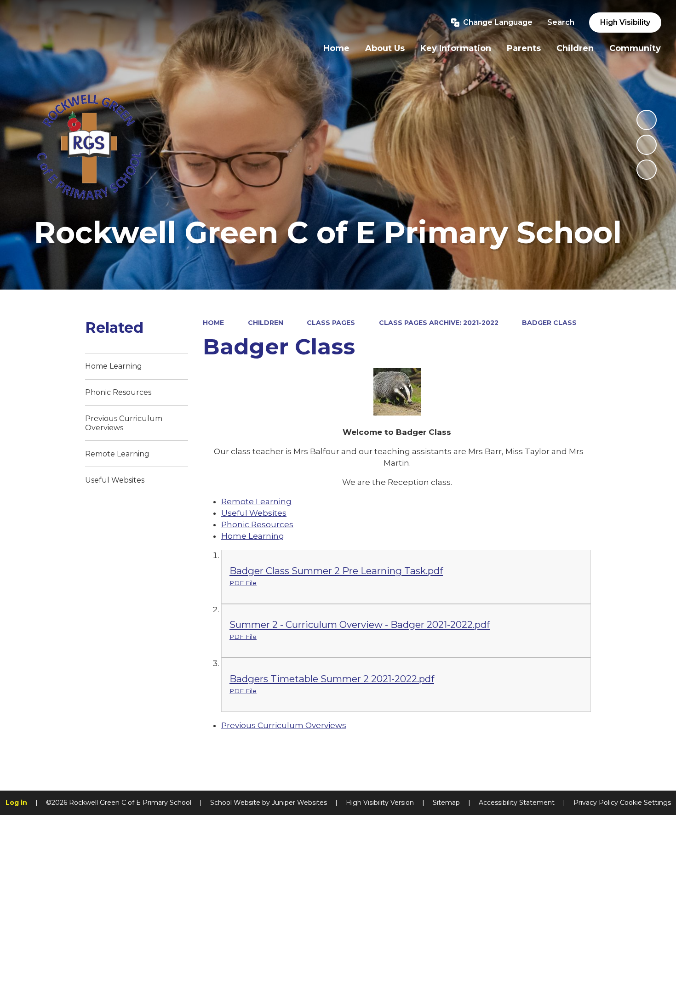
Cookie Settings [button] (645, 802)
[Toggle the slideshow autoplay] (646, 120)
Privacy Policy (595, 802)
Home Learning (252, 536)
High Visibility (625, 22)
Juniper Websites (299, 802)
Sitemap (446, 802)
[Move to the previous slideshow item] (646, 145)
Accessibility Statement (517, 802)
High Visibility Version (380, 802)
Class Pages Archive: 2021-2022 (438, 323)
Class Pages (331, 323)
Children (265, 323)
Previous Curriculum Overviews (283, 725)
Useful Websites (253, 513)
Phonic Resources (257, 524)
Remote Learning (256, 501)
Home (213, 323)
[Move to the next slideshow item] (646, 169)
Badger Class (549, 323)
